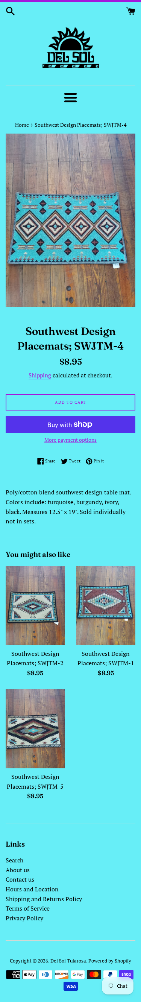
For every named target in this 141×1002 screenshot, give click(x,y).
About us (18, 870)
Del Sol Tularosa (68, 961)
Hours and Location (32, 889)
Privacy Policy (24, 918)
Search (14, 860)
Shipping (40, 375)
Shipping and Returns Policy (44, 899)
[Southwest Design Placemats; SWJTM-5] (35, 729)
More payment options (70, 439)
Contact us (20, 879)
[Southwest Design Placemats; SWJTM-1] (106, 605)
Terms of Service (28, 908)
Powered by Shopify (109, 961)
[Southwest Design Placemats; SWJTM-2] (35, 605)
